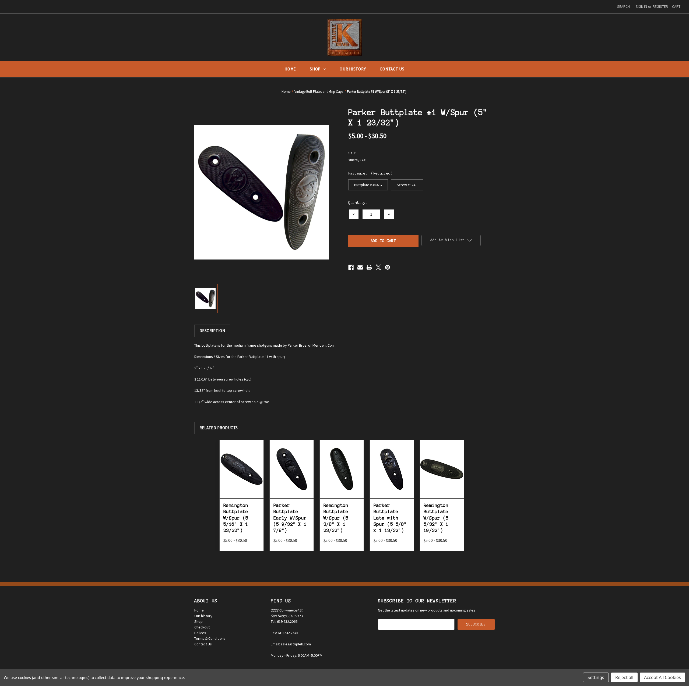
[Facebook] (351, 267)
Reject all (624, 677)
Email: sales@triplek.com (291, 644)
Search (623, 6)
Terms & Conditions (210, 638)
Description (212, 330)
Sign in (641, 6)
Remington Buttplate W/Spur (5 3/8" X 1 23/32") (336, 518)
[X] (378, 267)
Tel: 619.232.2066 (284, 621)
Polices (200, 632)
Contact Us (392, 69)
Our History (353, 69)
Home (290, 69)
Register (660, 6)
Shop (315, 69)
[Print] (369, 267)
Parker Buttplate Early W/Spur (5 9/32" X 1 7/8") (290, 518)
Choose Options (241, 475)
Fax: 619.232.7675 (284, 632)
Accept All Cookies (662, 677)
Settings (596, 677)
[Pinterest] (387, 267)
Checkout (202, 627)
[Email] (360, 267)
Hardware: (370, 173)
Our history (203, 615)
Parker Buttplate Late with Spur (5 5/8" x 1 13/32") (390, 518)
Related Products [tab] (218, 427)
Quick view (241, 461)
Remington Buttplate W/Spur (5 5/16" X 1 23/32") (235, 518)
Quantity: (358, 203)
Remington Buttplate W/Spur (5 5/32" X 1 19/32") (436, 518)
